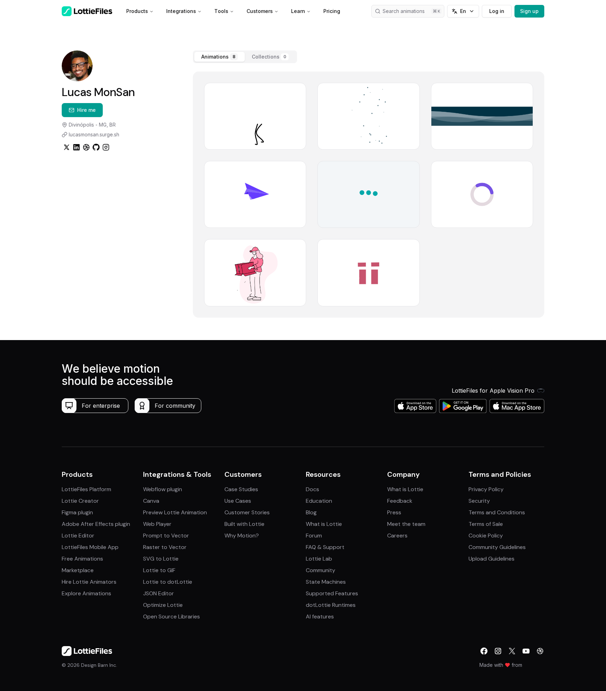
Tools (221, 11)
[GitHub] (96, 147)
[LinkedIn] (76, 147)
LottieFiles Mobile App (90, 547)
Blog (311, 512)
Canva (151, 500)
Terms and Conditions (497, 512)
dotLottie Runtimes (331, 605)
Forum (314, 535)
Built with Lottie (244, 524)
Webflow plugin (162, 489)
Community (320, 570)
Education (319, 500)
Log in (496, 11)
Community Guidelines (497, 547)
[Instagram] (105, 147)
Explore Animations (86, 593)
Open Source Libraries (171, 616)
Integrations (181, 11)
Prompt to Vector (166, 535)
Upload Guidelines (491, 558)
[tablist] (245, 56)
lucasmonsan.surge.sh (94, 134)
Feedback (399, 500)
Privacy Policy (486, 489)
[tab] (219, 57)
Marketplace (78, 570)
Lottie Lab (319, 558)
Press (394, 512)
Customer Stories (247, 512)
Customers (260, 11)
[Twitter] (66, 147)
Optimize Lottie (163, 605)
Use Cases (237, 500)
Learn (298, 11)
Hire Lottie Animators (89, 581)
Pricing (331, 11)
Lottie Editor (78, 535)
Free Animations (82, 558)
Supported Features (332, 593)
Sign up (529, 11)
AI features (320, 616)
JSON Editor (158, 593)
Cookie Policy (486, 535)
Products (137, 11)
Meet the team (406, 524)
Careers (397, 535)
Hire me (86, 110)
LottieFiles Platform (86, 489)
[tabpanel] (368, 195)
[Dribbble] (86, 147)
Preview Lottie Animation (175, 512)
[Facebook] (484, 651)
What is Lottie (324, 524)
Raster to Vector (165, 547)
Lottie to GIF (159, 570)
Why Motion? (241, 535)
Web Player (157, 524)
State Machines (326, 581)
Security (479, 500)
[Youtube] (526, 651)
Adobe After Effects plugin (96, 524)
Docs (312, 489)
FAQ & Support (325, 547)
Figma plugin (77, 512)
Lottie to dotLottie (167, 581)
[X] (512, 651)
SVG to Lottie (161, 558)
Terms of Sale (486, 524)
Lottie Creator (80, 500)
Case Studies (241, 489)
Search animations (404, 11)
